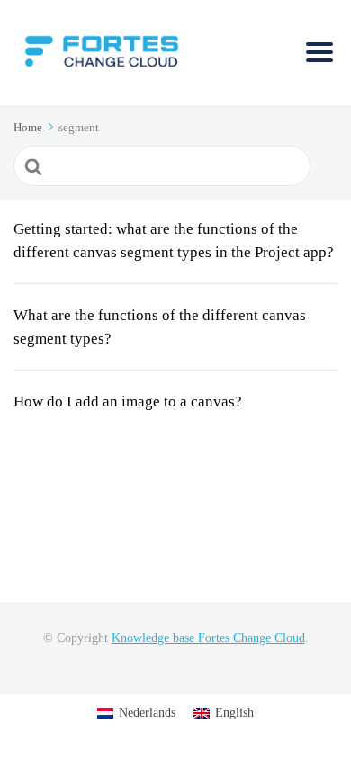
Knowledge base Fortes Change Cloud (208, 638)
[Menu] (319, 52)
